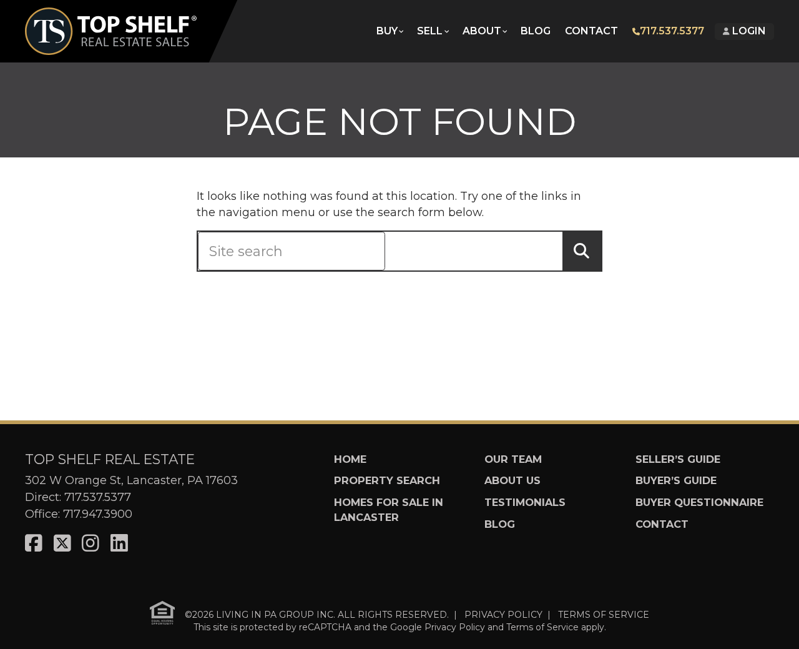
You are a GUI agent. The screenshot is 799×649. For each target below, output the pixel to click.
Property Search (387, 480)
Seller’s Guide (677, 459)
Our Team (513, 459)
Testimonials (525, 502)
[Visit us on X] (62, 543)
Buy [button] (387, 31)
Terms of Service (542, 627)
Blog (536, 31)
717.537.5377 (672, 31)
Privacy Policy (454, 627)
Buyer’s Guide (676, 480)
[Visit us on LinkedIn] (119, 543)
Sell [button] (430, 31)
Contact (591, 31)
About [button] (482, 31)
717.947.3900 (97, 514)
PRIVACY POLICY (503, 614)
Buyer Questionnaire (699, 502)
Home (350, 459)
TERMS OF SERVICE (603, 614)
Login (748, 31)
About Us (512, 480)
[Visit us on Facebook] (33, 543)
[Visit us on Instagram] (90, 543)
